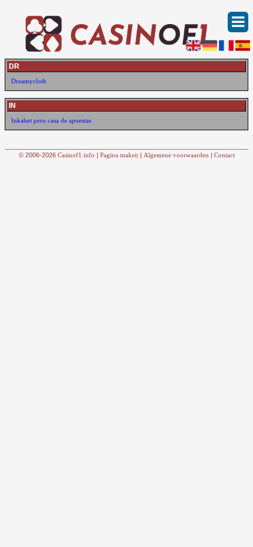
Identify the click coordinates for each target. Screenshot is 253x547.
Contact (224, 154)
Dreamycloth (28, 81)
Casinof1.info (76, 154)
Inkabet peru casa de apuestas (51, 120)
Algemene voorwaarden (176, 154)
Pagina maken (119, 154)
